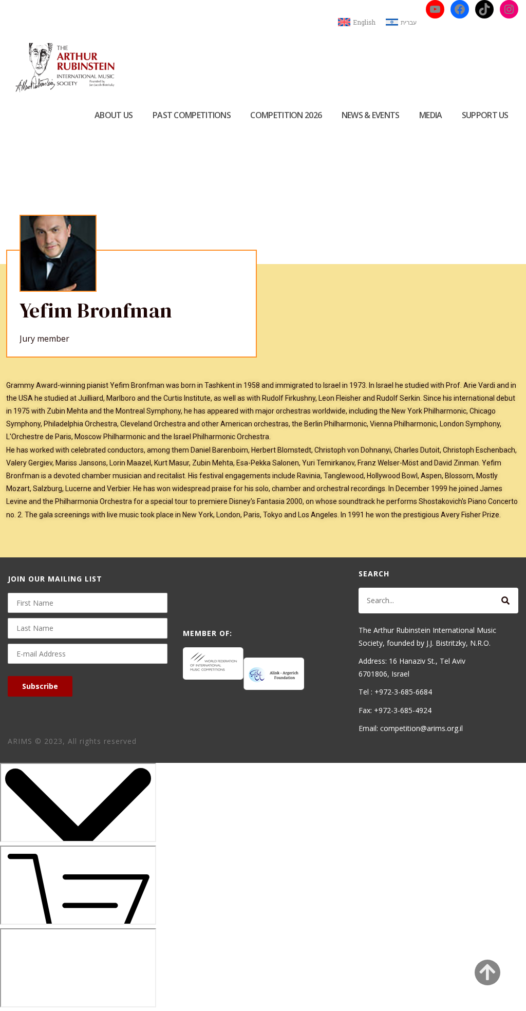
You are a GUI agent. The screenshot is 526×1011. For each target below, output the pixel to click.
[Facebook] (459, 9)
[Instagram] (509, 9)
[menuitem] (357, 22)
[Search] (505, 600)
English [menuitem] (364, 22)
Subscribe (40, 686)
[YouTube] (435, 9)
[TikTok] (484, 9)
